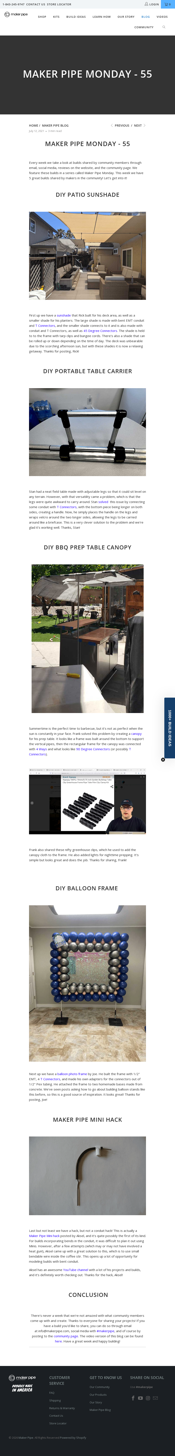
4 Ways (41, 749)
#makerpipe (105, 1331)
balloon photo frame (72, 1074)
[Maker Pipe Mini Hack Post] (87, 1214)
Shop (42, 17)
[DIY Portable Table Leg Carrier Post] (87, 475)
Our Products (98, 1395)
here (58, 1341)
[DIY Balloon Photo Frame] (87, 1060)
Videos (162, 17)
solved (103, 502)
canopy (136, 733)
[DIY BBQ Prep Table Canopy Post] (88, 712)
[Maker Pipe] (16, 15)
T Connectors (45, 325)
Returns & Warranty (62, 1408)
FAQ (51, 1393)
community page (66, 1336)
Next (138, 125)
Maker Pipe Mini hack (44, 1236)
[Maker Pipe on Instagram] (148, 1398)
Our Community (100, 1387)
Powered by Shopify (73, 1438)
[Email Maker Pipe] (155, 1398)
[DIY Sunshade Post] (87, 298)
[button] (169, 728)
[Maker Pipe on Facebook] (133, 1398)
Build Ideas (76, 17)
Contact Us (35, 4)
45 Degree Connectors (100, 330)
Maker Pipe (26, 1438)
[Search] (164, 27)
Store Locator (59, 4)
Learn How (102, 17)
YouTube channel (75, 1270)
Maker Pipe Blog (100, 1410)
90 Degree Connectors (93, 749)
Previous (121, 125)
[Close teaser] (163, 760)
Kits (56, 17)
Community (144, 27)
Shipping (55, 1400)
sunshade (64, 315)
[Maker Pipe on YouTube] (140, 1398)
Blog (145, 17)
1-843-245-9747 (14, 4)
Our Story (126, 17)
